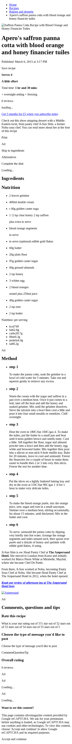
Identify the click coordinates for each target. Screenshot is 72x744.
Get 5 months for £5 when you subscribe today (30, 114)
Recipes (14, 8)
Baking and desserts (21, 11)
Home (13, 4)
